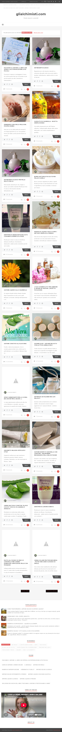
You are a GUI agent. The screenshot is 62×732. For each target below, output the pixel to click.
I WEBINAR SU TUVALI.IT (27, 669)
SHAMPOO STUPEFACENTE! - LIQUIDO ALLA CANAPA (22, 623)
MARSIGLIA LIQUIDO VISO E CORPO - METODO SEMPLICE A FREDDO (45, 232)
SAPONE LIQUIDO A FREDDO (28, 678)
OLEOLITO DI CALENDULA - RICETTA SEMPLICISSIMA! (46, 122)
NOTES (36, 644)
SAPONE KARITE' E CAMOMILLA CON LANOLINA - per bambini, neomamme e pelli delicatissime (45, 453)
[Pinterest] (12, 84)
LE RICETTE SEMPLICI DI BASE (26, 644)
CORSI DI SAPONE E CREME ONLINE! (10, 1)
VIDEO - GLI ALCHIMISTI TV (29, 649)
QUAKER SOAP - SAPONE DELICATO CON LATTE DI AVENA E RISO (45, 344)
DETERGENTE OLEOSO (41, 68)
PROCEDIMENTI (43, 644)
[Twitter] (5, 84)
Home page (25, 591)
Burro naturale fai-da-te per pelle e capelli (45, 177)
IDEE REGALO (14, 644)
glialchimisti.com (31, 14)
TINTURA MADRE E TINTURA (8, 649)
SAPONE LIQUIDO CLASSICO (10, 678)
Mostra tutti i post (38, 32)
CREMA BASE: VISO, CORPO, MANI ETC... (18, 616)
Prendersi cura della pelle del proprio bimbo (15, 125)
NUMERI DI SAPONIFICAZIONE (10, 4)
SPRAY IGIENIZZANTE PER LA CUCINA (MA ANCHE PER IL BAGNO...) (15, 398)
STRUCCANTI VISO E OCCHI (44, 647)
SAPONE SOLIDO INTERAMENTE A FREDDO (14, 674)
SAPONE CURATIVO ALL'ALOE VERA (15, 343)
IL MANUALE (23, 1)
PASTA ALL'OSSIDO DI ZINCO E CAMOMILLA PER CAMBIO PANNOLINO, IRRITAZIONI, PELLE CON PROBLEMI (16, 563)
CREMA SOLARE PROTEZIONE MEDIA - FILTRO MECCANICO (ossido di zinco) (45, 562)
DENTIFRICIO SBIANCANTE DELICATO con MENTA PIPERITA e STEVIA (16, 235)
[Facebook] (7, 84)
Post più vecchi (51, 591)
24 (33, 216)
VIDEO (42, 1)
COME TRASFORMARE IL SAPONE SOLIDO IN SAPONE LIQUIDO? (25, 609)
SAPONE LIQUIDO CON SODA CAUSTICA (39, 674)
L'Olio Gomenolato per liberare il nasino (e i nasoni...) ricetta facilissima (45, 288)
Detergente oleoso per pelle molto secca (14, 180)
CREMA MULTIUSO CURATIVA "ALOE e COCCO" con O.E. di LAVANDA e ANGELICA (16, 507)
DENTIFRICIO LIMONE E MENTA (44, 506)
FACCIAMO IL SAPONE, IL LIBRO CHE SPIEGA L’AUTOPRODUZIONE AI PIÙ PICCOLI (37, 4)
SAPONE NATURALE (34, 1)
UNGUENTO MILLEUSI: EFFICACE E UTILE (14, 451)
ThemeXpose (56, 730)
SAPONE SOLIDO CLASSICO (44, 669)
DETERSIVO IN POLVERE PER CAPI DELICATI (44, 397)
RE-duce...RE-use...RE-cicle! (8, 647)
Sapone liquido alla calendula (15, 290)
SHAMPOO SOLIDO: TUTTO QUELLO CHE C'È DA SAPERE (23, 631)
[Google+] (9, 84)
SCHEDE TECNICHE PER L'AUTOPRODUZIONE (27, 647)
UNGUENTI (18, 649)
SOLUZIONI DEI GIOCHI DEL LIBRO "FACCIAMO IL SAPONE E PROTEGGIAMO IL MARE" (22, 8)
